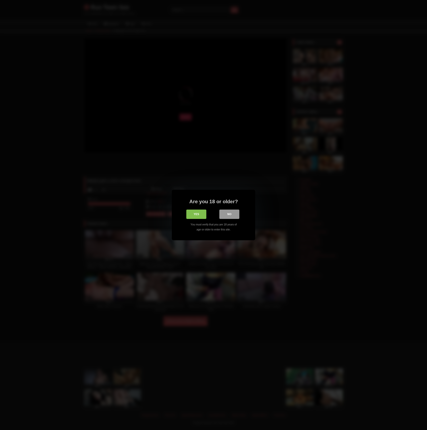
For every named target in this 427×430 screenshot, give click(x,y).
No (229, 214)
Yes (196, 214)
